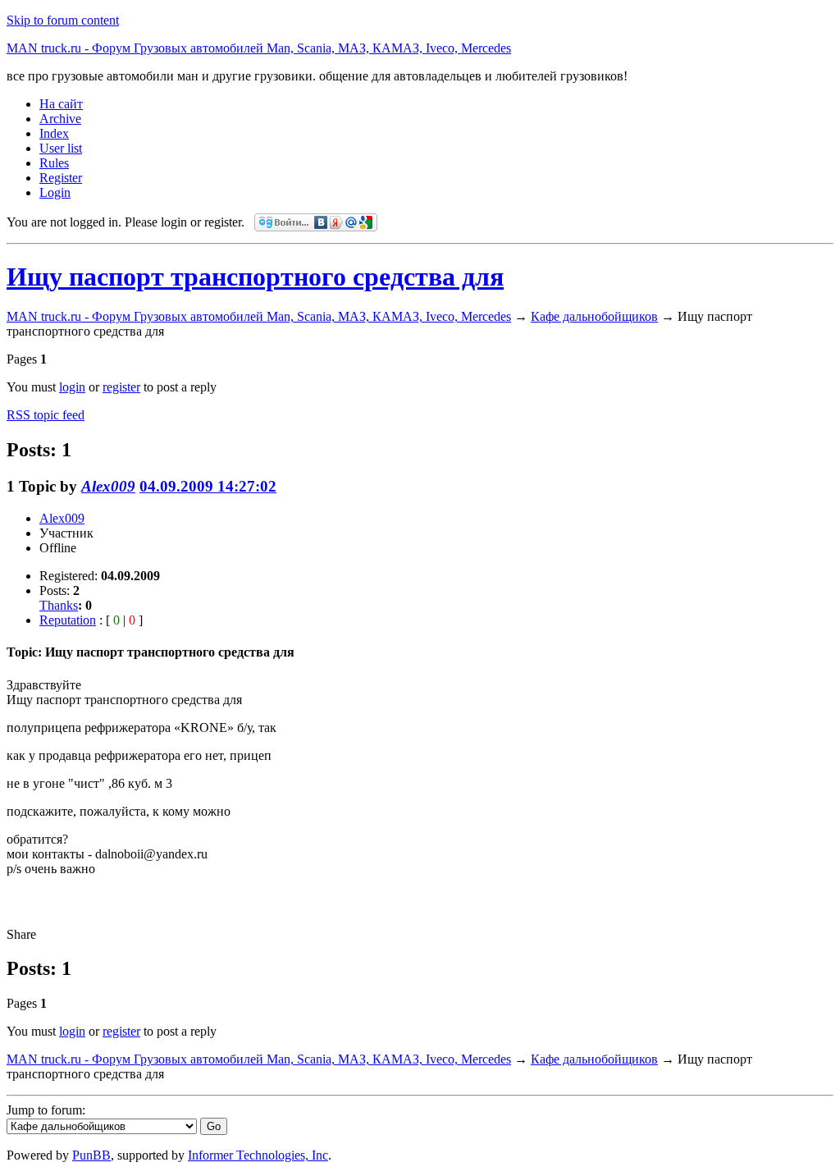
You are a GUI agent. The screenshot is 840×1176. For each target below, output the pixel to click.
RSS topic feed (45, 415)
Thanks (58, 605)
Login (55, 192)
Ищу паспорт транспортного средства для (255, 276)
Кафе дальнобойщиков (594, 316)
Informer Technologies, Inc (258, 1155)
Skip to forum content (63, 20)
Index (54, 133)
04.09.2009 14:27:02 (207, 486)
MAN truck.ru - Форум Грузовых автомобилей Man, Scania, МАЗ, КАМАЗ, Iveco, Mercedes (259, 48)
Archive (60, 119)
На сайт (61, 104)
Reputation (67, 620)
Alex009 (108, 486)
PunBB (91, 1155)
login (72, 387)
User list (60, 148)
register (121, 387)
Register (60, 178)
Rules (54, 163)
